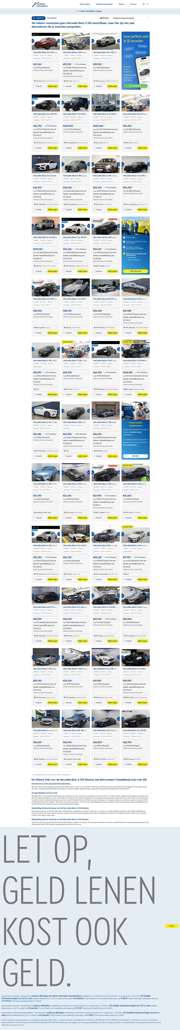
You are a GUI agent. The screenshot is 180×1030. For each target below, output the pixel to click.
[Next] (58, 41)
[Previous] (33, 41)
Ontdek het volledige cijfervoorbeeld (43, 70)
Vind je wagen (85, 4)
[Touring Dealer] (40, 4)
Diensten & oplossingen (104, 4)
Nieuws (121, 4)
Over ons (133, 4)
